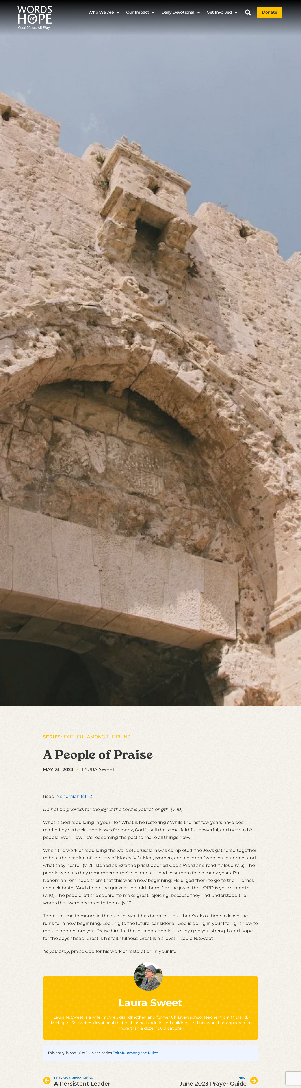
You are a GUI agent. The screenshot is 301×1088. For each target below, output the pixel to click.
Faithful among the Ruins (97, 736)
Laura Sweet (150, 1003)
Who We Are (101, 12)
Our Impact (137, 12)
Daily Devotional (178, 12)
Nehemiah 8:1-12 (74, 796)
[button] (248, 12)
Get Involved (219, 12)
